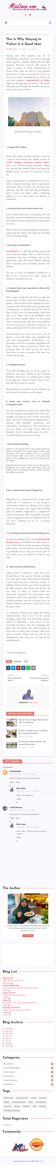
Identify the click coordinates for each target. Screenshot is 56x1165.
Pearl (31, 1102)
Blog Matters (28, 1064)
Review (17, 1106)
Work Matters (28, 1084)
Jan (7, 1043)
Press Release (41, 1102)
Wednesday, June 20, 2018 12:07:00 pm (23, 774)
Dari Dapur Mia (22, 1098)
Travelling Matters (28, 1080)
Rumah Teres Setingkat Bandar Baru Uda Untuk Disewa (33, 721)
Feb (7, 1041)
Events (33, 1098)
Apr (7, 1036)
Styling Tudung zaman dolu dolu (16, 1010)
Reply (12, 782)
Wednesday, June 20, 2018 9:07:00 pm (22, 810)
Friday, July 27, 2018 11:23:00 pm (27, 827)
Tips (13, 34)
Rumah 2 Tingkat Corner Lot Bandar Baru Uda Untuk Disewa (33, 732)
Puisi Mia (7, 1106)
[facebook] (25, 15)
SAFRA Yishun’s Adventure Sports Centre (27, 162)
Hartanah (17, 661)
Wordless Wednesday (12, 1111)
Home (8, 34)
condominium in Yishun (38, 80)
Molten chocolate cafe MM (14, 995)
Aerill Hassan (16, 807)
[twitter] (30, 15)
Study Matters (28, 1076)
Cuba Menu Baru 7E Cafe (13, 980)
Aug (7, 1031)
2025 (7, 1033)
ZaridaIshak (15, 771)
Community (8, 1098)
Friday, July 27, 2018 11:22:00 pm (27, 791)
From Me (42, 1098)
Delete (18, 782)
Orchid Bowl (12, 251)
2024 (7, 1046)
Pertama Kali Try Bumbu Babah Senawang (20, 988)
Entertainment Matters (28, 1068)
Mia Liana (13, 49)
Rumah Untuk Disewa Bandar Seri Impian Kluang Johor (32, 743)
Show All (7, 1015)
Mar (7, 1038)
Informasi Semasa (18, 1102)
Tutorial (42, 1106)
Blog (41, 1161)
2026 (7, 1028)
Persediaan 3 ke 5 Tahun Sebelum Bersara (20, 1002)
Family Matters (28, 1072)
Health (6, 1102)
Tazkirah (26, 1106)
